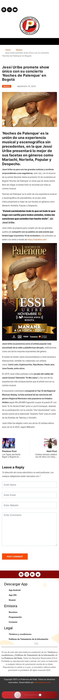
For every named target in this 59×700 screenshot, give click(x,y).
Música (19, 50)
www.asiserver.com (42, 682)
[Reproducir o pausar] (17, 695)
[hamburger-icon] (54, 41)
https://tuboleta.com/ (37, 239)
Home (8, 50)
